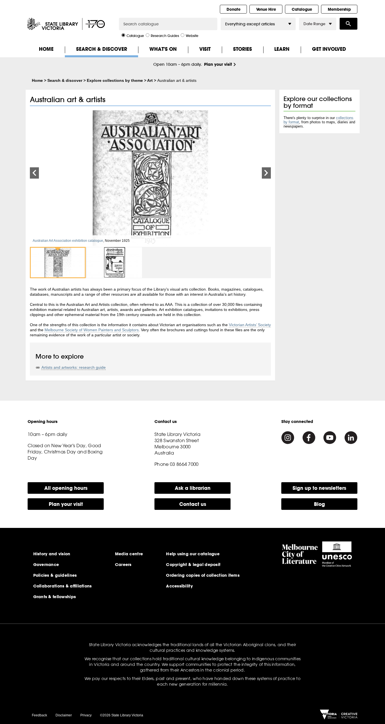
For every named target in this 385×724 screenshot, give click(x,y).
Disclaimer (64, 715)
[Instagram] (287, 437)
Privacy (86, 715)
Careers (123, 565)
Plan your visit (218, 64)
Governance (46, 565)
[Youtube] (329, 437)
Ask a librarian (193, 488)
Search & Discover (101, 49)
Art (150, 80)
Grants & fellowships (54, 597)
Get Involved (329, 49)
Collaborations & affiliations (62, 586)
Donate (233, 9)
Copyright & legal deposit (193, 565)
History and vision (51, 554)
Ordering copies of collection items (203, 575)
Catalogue (302, 9)
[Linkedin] (350, 437)
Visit (205, 49)
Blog (319, 504)
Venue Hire (266, 9)
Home (46, 49)
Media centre (129, 554)
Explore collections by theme (115, 80)
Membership (339, 9)
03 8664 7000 (184, 464)
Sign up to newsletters (319, 488)
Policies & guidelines (55, 575)
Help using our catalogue (193, 554)
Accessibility (179, 586)
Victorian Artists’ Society (250, 324)
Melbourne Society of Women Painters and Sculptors (92, 330)
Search (348, 24)
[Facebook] (308, 437)
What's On (163, 49)
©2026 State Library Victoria (121, 715)
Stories (242, 49)
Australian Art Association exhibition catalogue (68, 241)
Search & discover (64, 80)
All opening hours (65, 488)
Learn (281, 49)
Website (192, 35)
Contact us (192, 504)
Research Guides (165, 35)
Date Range (314, 23)
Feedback (39, 715)
